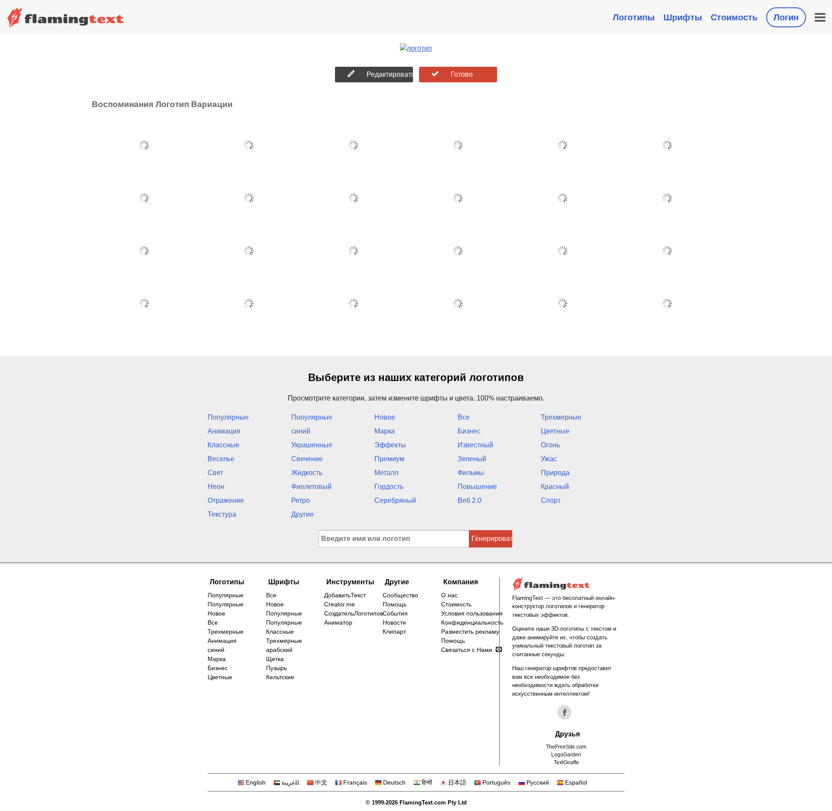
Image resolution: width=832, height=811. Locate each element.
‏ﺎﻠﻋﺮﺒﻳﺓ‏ (290, 782)
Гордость (388, 486)
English (256, 782)
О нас (449, 595)
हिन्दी (427, 782)
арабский (279, 649)
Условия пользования (472, 613)
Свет (215, 472)
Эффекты (390, 445)
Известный (475, 445)
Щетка (275, 658)
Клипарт (394, 631)
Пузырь (276, 667)
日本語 (457, 782)
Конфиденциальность (472, 622)
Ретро (300, 500)
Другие (302, 514)
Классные (223, 445)
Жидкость (306, 472)
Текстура (222, 514)
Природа (555, 472)
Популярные (228, 417)
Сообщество (400, 595)
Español (576, 782)
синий (300, 431)
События (395, 613)
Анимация (224, 431)
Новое (384, 417)
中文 (321, 782)
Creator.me (339, 604)
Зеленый (472, 458)
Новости (394, 622)
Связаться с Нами (466, 649)
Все (464, 417)
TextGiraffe (566, 762)
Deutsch (394, 782)
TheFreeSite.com (566, 747)
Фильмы (471, 472)
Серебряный (395, 500)
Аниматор (338, 622)
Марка (384, 431)
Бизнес (469, 431)
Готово (462, 74)
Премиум (389, 458)
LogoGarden (566, 755)
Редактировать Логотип (390, 74)
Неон (216, 486)
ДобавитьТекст (345, 595)
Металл (386, 472)
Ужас (549, 458)
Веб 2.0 (469, 500)
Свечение (307, 458)
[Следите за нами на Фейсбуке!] (564, 712)
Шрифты (682, 17)
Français (355, 782)
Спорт (551, 500)
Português (496, 782)
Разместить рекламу (470, 631)
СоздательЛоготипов (353, 613)
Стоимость (734, 17)
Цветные (555, 431)
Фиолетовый (311, 486)
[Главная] (65, 17)
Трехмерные (561, 417)
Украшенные (311, 445)
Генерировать (491, 538)
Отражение (226, 500)
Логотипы (634, 17)
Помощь (394, 604)
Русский (537, 782)
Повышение (477, 486)
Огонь (550, 445)
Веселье (221, 458)
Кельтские (280, 677)
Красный (555, 486)
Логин (786, 17)
